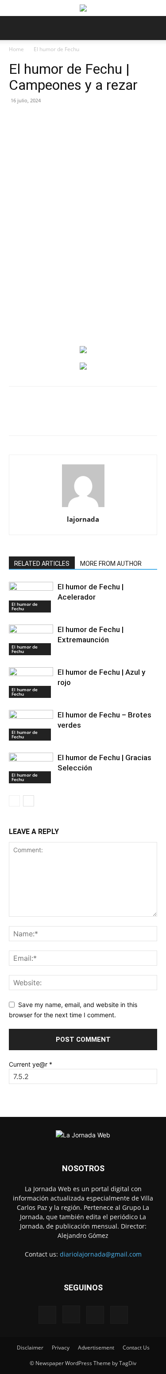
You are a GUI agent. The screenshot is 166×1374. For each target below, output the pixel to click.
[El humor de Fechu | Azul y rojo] (31, 682)
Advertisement (96, 1347)
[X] (66, 417)
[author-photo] (83, 507)
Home (16, 49)
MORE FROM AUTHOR (111, 563)
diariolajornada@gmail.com (101, 1254)
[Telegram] (147, 417)
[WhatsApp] (86, 417)
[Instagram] (71, 1314)
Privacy (60, 1347)
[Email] (107, 417)
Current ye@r (30, 1064)
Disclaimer (30, 1347)
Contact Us (136, 1347)
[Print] (127, 417)
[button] (15, 28)
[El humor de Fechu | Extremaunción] (31, 640)
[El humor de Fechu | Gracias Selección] (31, 768)
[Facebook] (45, 417)
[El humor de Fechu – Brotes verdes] (31, 725)
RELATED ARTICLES (41, 563)
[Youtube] (119, 1315)
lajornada (83, 519)
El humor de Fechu (56, 49)
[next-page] (28, 800)
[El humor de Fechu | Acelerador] (31, 597)
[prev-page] (14, 800)
